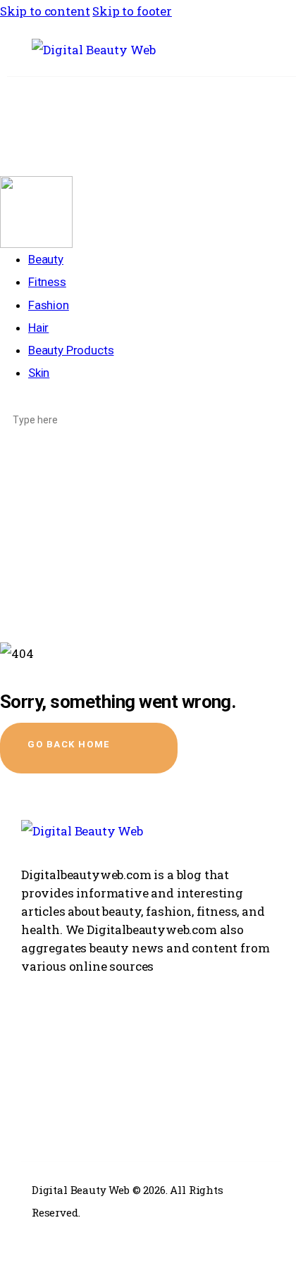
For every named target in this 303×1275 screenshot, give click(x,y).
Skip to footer (132, 11)
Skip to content (44, 11)
